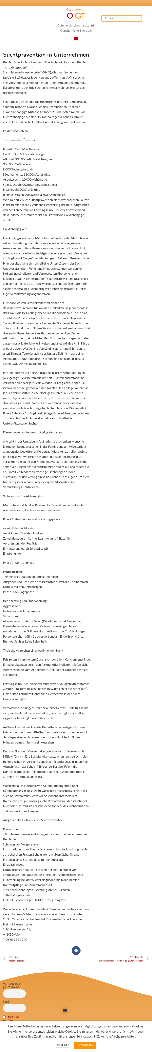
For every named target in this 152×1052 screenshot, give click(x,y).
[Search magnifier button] (139, 18)
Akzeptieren (85, 1045)
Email (6, 1001)
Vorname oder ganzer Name (12, 985)
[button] (76, 38)
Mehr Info (62, 1045)
